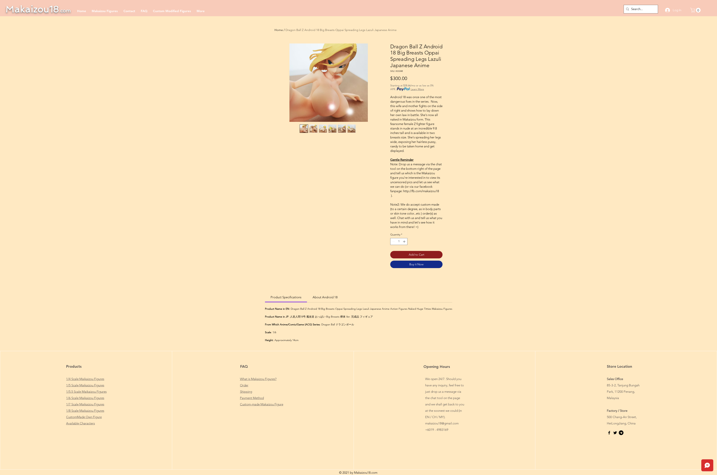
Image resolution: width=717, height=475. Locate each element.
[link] (286, 297)
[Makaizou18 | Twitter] (615, 432)
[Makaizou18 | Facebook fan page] (609, 432)
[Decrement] (393, 241)
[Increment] (404, 241)
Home (278, 30)
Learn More (417, 89)
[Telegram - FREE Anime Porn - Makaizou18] (621, 432)
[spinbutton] (398, 241)
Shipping (246, 391)
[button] (696, 10)
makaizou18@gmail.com (442, 423)
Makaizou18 (38, 9)
